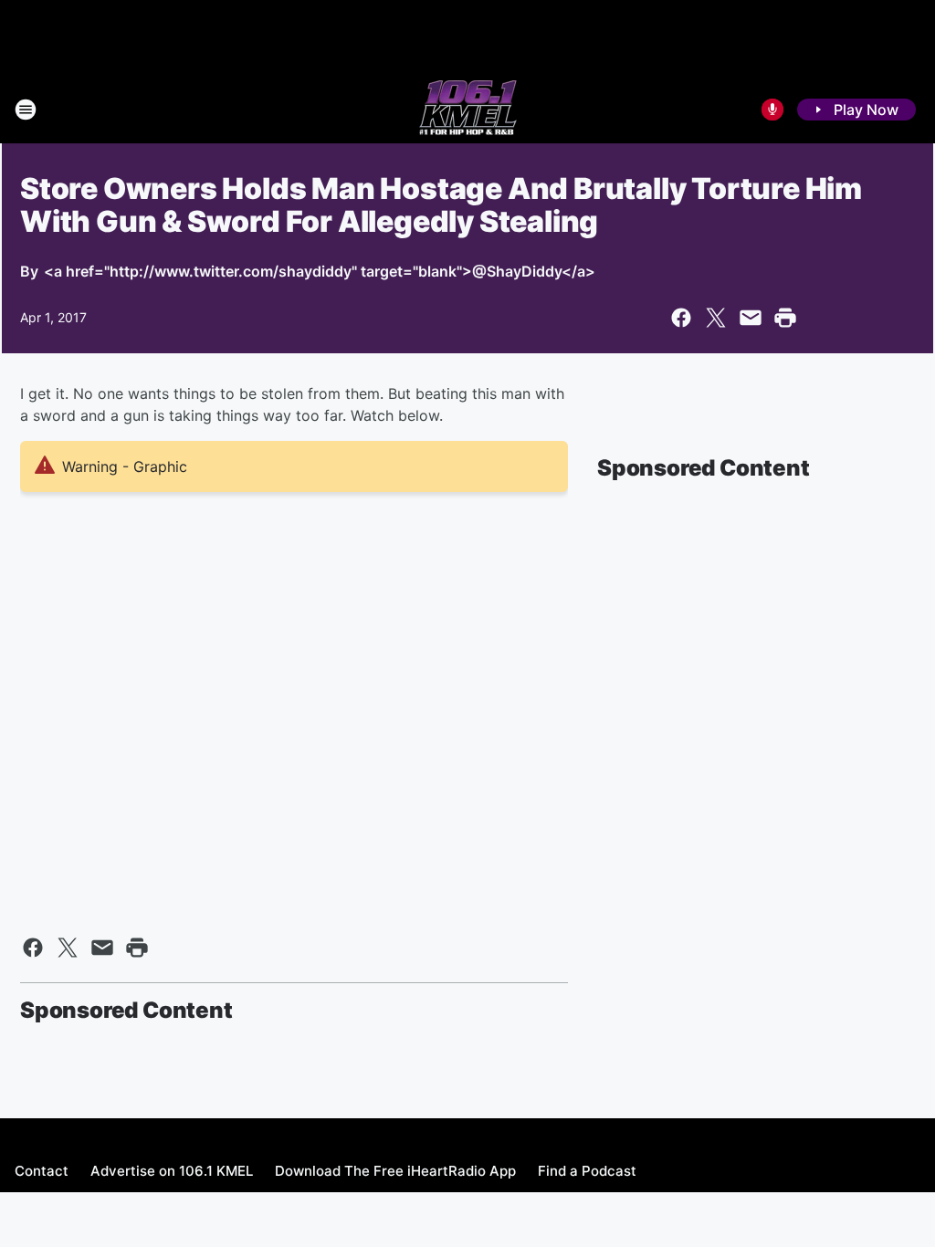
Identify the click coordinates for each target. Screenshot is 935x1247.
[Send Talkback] (772, 110)
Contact (41, 1170)
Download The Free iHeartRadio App (395, 1170)
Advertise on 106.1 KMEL (171, 1170)
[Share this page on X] (716, 317)
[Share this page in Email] (750, 317)
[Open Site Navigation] (26, 110)
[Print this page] (785, 317)
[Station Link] (468, 109)
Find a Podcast (587, 1170)
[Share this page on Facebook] (681, 317)
